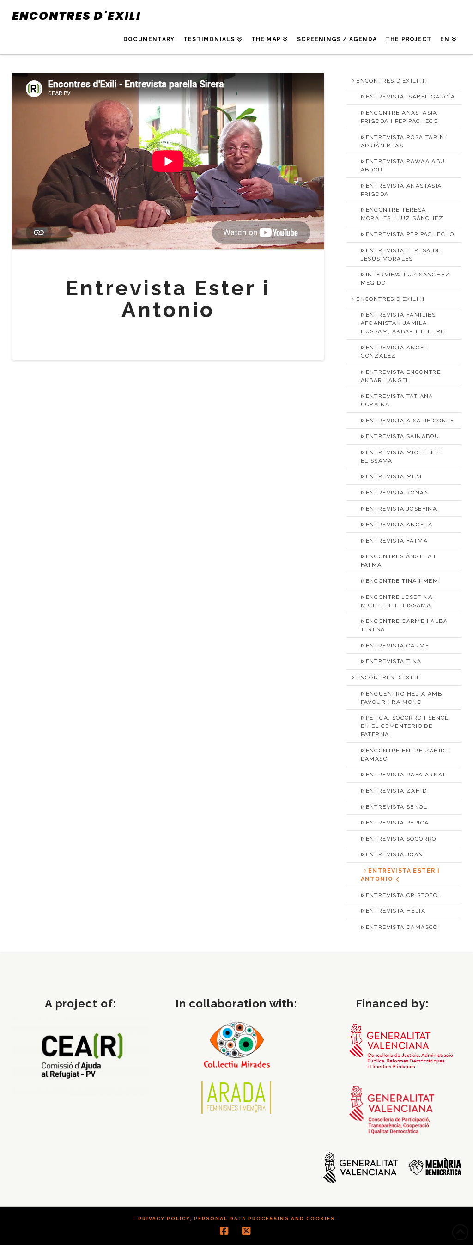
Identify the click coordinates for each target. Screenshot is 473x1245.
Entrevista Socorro (401, 839)
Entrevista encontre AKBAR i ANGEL (401, 376)
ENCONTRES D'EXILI (76, 16)
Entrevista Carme (397, 645)
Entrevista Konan (397, 492)
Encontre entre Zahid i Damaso (405, 754)
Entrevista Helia (395, 911)
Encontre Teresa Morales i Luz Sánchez (402, 214)
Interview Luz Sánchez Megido (405, 278)
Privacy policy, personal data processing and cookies (236, 1218)
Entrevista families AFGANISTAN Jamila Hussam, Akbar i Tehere (403, 323)
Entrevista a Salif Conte (410, 420)
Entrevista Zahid (396, 790)
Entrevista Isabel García (410, 96)
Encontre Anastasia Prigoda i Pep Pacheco (399, 117)
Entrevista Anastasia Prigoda (401, 190)
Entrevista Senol (396, 807)
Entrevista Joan (395, 854)
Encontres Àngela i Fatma (398, 560)
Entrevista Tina (394, 661)
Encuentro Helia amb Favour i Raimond (402, 697)
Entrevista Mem (394, 476)
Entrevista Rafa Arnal (406, 774)
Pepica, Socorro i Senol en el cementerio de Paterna (405, 726)
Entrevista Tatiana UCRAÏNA (397, 400)
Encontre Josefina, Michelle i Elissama (398, 601)
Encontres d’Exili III (391, 81)
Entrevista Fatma (397, 540)
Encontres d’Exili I (389, 677)
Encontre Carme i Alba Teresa (404, 625)
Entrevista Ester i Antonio (400, 874)
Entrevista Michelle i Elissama (402, 456)
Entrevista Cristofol (404, 895)
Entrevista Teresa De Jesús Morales (401, 254)
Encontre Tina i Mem (402, 581)
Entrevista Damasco (402, 927)
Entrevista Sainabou (403, 436)
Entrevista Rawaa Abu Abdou (403, 165)
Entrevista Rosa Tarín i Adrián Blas (405, 141)
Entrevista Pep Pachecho (410, 234)
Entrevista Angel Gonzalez (394, 351)
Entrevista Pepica (397, 822)
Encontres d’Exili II (390, 299)
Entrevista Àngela (399, 524)
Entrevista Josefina (401, 509)
